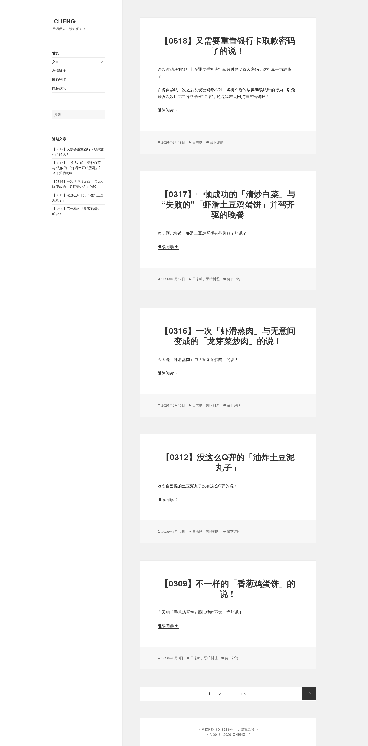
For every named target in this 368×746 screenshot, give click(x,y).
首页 (55, 53)
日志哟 (197, 142)
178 (244, 693)
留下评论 (216, 142)
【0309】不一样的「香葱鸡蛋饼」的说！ (227, 588)
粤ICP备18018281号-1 (218, 729)
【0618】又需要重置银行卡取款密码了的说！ (227, 45)
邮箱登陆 (59, 79)
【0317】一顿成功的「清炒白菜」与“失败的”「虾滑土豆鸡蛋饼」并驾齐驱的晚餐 (78, 167)
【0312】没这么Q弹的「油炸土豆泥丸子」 (228, 462)
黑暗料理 (213, 278)
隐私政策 (59, 88)
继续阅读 (168, 110)
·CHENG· (64, 21)
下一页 (309, 693)
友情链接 (59, 70)
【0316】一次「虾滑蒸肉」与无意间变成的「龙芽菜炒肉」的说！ (78, 184)
